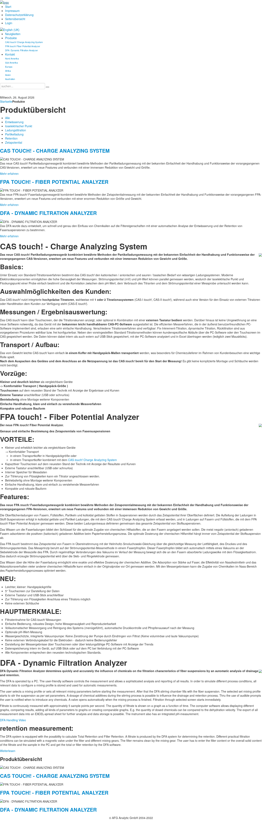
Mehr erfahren (9, 174)
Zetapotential (13, 142)
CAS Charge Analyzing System (92, 460)
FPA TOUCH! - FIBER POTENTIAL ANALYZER (54, 181)
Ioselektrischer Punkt (18, 126)
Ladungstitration (15, 130)
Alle (7, 118)
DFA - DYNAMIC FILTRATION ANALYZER (48, 213)
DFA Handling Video (13, 720)
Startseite (6, 101)
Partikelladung (14, 134)
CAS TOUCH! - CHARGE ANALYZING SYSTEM (55, 150)
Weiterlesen (7, 751)
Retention (11, 138)
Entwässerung (14, 122)
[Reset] (47, 87)
